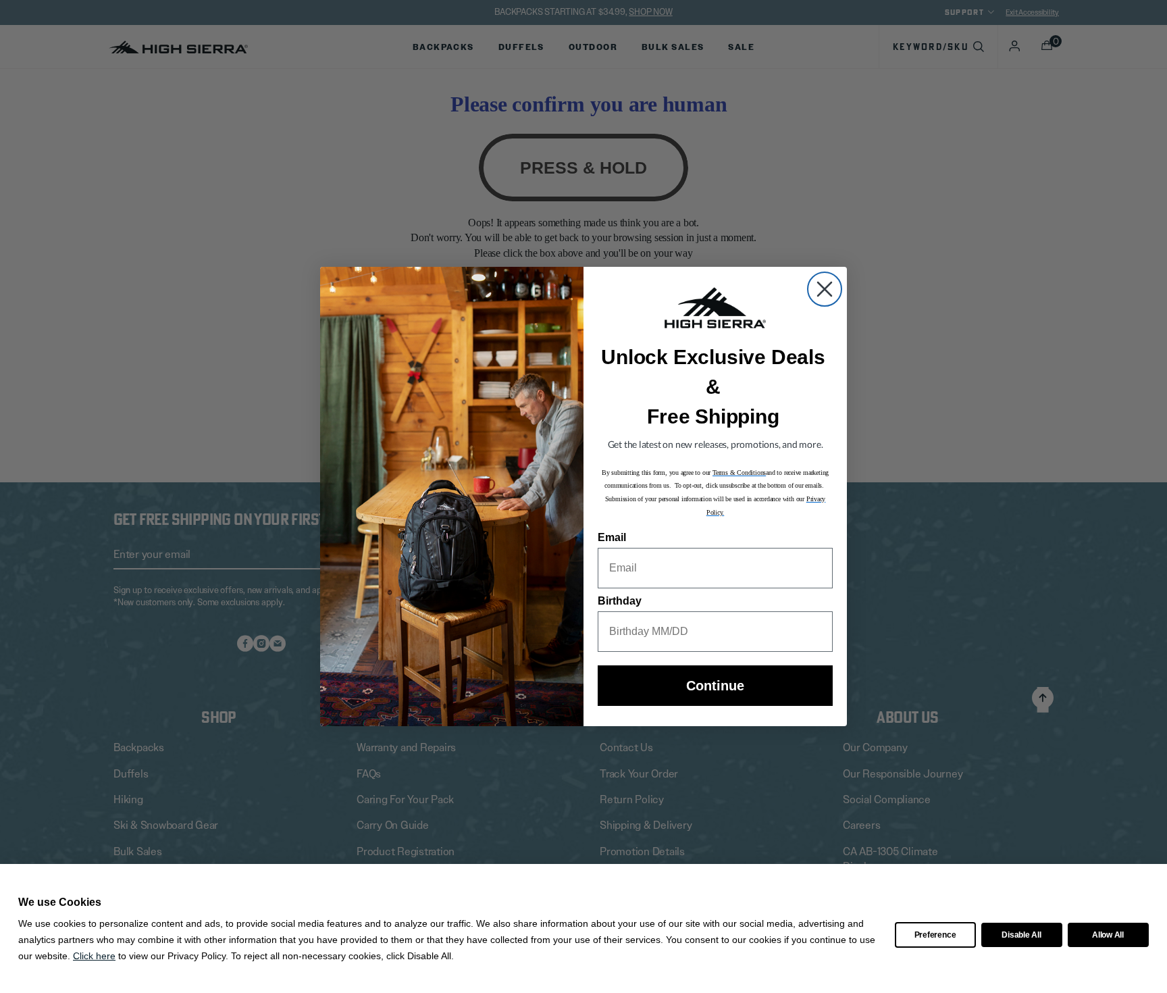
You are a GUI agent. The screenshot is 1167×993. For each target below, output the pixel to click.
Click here (94, 955)
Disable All (1021, 935)
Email (612, 537)
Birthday (620, 601)
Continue (715, 685)
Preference (935, 935)
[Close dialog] (824, 289)
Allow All (1108, 935)
